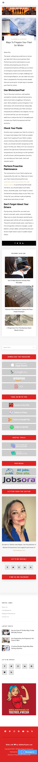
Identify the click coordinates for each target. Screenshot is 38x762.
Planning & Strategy (19, 39)
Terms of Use (26, 755)
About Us (5, 607)
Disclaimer (11, 755)
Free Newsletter (6, 610)
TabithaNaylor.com (19, 550)
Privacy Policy (18, 755)
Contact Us (5, 616)
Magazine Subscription (8, 613)
